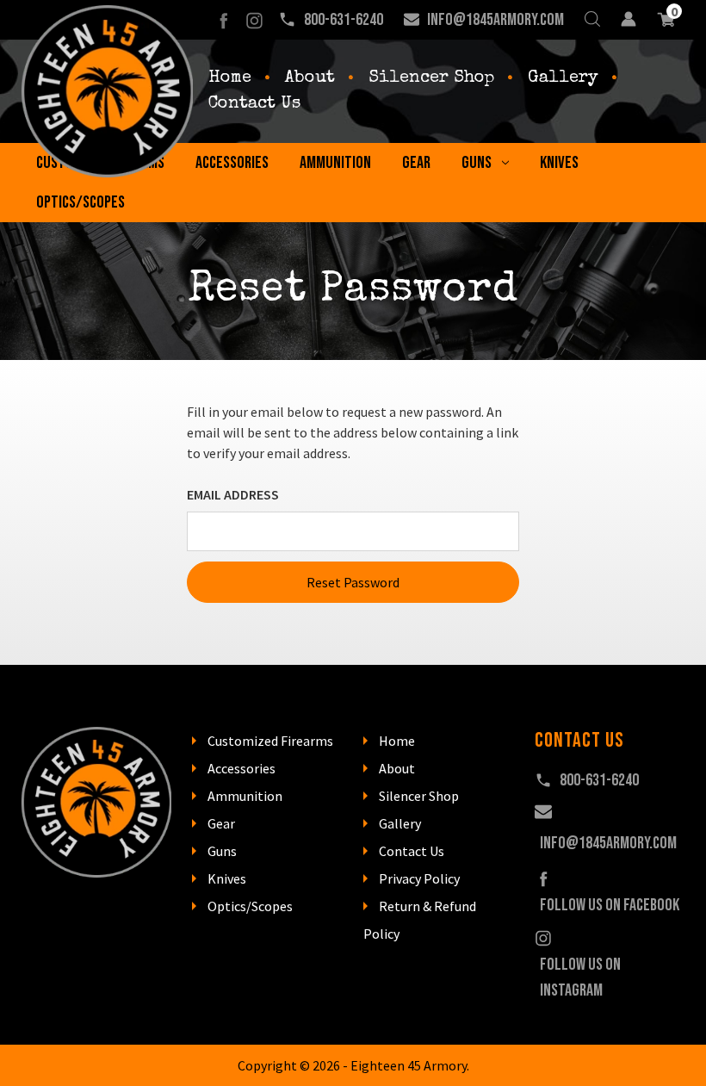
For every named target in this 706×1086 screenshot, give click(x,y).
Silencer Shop (431, 78)
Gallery (563, 78)
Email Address (233, 494)
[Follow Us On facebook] (223, 20)
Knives (559, 162)
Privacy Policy (419, 878)
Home (229, 78)
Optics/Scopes (80, 202)
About (310, 78)
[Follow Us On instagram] (254, 20)
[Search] (592, 20)
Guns (476, 162)
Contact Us (254, 104)
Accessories (232, 162)
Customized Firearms (270, 740)
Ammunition (335, 162)
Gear (416, 162)
